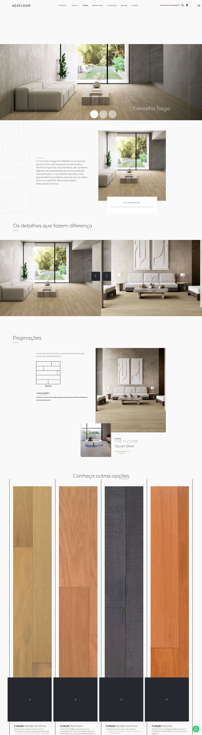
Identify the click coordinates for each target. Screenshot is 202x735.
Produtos (62, 5)
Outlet (85, 5)
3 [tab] (112, 114)
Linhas (74, 5)
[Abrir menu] (198, 5)
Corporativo (112, 5)
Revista (124, 5)
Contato (134, 5)
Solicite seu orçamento (169, 5)
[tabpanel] (101, 82)
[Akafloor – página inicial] (21, 5)
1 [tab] (94, 114)
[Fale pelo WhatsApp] (196, 729)
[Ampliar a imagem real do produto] (132, 165)
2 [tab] (103, 114)
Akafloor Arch (97, 5)
